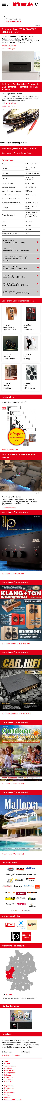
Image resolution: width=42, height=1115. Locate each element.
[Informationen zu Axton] (30, 868)
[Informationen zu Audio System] (20, 869)
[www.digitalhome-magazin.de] (10, 929)
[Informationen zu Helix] (18, 886)
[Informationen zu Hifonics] (29, 886)
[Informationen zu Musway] (32, 893)
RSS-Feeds (8, 1077)
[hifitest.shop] (26, 940)
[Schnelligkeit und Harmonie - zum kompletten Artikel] (21, 123)
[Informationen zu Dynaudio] (21, 874)
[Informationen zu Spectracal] (10, 904)
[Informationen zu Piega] (21, 898)
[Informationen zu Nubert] (10, 899)
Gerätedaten (9, 1070)
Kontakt (7, 1097)
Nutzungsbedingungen (13, 1099)
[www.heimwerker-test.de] (32, 929)
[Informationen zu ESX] (10, 880)
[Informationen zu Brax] (10, 874)
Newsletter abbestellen (11, 1055)
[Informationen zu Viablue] (32, 905)
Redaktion (8, 1068)
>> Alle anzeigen (8, 48)
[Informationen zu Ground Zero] (7, 886)
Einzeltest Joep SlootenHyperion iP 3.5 (9, 327)
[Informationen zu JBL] (37, 887)
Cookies (7, 1095)
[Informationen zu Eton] (19, 879)
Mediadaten (9, 1088)
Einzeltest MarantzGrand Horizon (9, 356)
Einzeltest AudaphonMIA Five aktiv (29, 385)
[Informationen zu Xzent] (15, 911)
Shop (6, 1061)
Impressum (8, 1086)
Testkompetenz (10, 1066)
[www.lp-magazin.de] (15, 940)
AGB (6, 1090)
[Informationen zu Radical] (32, 899)
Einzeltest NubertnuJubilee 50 (8, 385)
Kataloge (7, 1075)
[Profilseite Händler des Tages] (21, 1020)
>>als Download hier (10, 449)
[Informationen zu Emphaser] (32, 875)
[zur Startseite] (23, 4)
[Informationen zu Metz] (21, 893)
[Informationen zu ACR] (10, 869)
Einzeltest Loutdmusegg (27, 356)
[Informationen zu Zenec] (26, 911)
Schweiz (9, 994)
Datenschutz (9, 1092)
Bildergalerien (9, 1073)
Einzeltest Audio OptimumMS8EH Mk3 (30, 327)
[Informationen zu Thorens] (21, 904)
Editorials (8, 1082)
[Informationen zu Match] (10, 893)
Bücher (7, 1063)
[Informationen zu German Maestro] (30, 880)
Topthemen (8, 1079)
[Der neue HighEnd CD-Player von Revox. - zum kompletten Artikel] (21, 65)
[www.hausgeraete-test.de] (21, 929)
